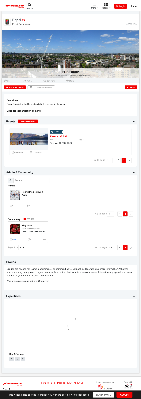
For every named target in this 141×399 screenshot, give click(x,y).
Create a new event (28, 121)
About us (78, 382)
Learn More (103, 394)
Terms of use (48, 382)
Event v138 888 (58, 136)
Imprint (61, 382)
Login (121, 6)
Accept (124, 394)
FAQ (69, 382)
